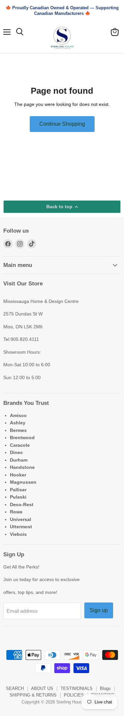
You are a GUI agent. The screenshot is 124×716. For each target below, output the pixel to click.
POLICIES (74, 695)
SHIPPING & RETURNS (33, 695)
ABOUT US (42, 688)
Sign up (99, 610)
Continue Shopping (62, 124)
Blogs (105, 688)
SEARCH (15, 688)
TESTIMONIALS (77, 688)
